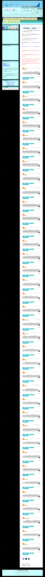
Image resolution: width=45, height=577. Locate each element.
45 (24, 156)
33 (24, 91)
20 (24, 130)
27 (24, 275)
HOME (23, 25)
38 (24, 183)
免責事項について (6, 64)
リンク (6, 21)
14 (24, 210)
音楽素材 (20, 18)
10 (24, 500)
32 (24, 394)
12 (24, 143)
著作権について (6, 63)
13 (24, 262)
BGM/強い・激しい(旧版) (10, 82)
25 (24, 223)
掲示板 (12, 21)
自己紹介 (7, 18)
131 (24, 77)
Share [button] (28, 77)
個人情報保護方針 (6, 65)
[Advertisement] (22, 23)
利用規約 (13, 18)
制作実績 (28, 18)
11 (24, 474)
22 (24, 236)
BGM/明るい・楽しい (10, 85)
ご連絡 (18, 21)
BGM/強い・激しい (10, 83)
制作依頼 (34, 18)
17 (24, 249)
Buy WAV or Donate (25, 92)
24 (24, 104)
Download (32, 77)
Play (23, 68)
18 (24, 197)
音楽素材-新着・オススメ (29, 25)
